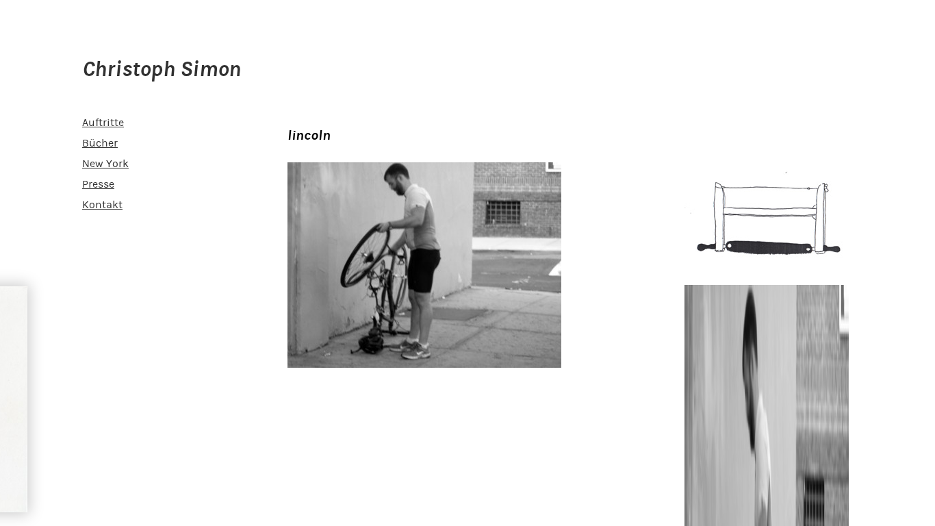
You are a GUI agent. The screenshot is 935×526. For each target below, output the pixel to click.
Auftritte (103, 122)
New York (105, 164)
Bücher (100, 143)
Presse (98, 184)
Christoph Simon (161, 69)
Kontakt (102, 205)
